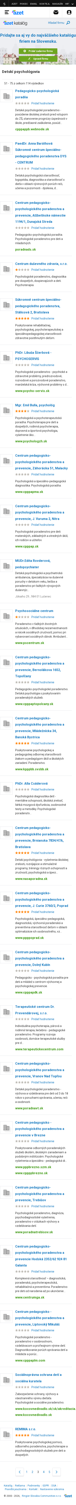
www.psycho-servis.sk (32, 391)
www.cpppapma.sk (29, 492)
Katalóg (8, 1485)
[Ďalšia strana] (56, 1472)
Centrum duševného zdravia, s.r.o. (41, 264)
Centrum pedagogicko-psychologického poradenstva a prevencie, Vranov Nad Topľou (39, 1070)
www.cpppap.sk (27, 546)
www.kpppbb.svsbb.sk (31, 769)
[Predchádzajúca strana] (19, 1472)
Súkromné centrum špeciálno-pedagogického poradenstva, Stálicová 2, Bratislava (38, 306)
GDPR (46, 1485)
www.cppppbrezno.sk (31, 1173)
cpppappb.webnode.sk (32, 129)
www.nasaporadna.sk (31, 879)
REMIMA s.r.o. (25, 1429)
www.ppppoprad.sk (29, 938)
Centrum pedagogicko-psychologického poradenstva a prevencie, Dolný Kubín (39, 958)
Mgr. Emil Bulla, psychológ (35, 405)
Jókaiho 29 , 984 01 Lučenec (33, 596)
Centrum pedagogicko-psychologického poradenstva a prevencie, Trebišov (39, 1194)
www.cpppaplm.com (30, 1360)
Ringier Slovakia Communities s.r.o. (41, 1496)
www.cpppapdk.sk (28, 992)
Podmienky (34, 1485)
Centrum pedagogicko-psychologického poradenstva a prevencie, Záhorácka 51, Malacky (41, 462)
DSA (53, 1485)
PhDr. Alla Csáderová (31, 783)
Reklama (20, 1485)
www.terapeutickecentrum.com (39, 1049)
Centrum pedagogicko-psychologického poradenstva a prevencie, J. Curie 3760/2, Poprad (41, 899)
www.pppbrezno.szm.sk (33, 1167)
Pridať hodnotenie (42, 103)
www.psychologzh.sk (31, 441)
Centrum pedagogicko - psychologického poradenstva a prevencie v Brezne (39, 1129)
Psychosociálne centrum (34, 611)
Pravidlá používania (15, 1489)
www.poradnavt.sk (29, 1108)
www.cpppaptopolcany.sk (34, 704)
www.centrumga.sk (29, 1297)
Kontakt (33, 1489)
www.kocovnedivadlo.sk (33, 1415)
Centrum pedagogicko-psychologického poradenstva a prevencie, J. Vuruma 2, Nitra (39, 512)
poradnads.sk (25, 249)
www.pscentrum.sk (29, 643)
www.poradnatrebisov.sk (34, 1232)
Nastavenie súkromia (52, 1489)
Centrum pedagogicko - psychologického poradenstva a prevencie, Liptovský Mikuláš (39, 1318)
